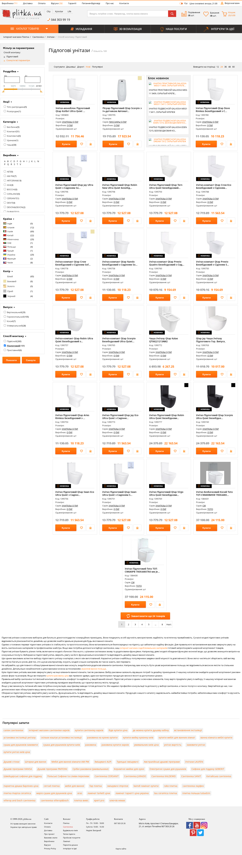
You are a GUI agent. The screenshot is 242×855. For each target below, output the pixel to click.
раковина (90, 744)
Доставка (27, 3)
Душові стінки (11, 761)
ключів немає (117, 800)
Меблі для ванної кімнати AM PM (70, 761)
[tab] (48, 11)
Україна (11, 254)
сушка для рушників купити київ (61, 744)
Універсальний (14, 325)
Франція (11, 258)
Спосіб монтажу (13, 336)
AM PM (10, 176)
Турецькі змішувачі (127, 761)
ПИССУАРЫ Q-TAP (118, 121)
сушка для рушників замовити (21, 744)
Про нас (110, 3)
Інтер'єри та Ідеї (70, 848)
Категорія (9, 121)
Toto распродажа (15, 106)
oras (79, 793)
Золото (11, 286)
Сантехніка (38, 36)
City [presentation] (49, 11)
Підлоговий (12, 57)
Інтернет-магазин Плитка (16, 36)
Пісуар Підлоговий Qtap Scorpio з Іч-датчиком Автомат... (122, 110)
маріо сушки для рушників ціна (54, 793)
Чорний (11, 296)
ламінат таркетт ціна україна (132, 793)
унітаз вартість (172, 744)
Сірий (10, 291)
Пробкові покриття (71, 837)
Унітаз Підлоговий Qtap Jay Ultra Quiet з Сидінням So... (74, 186)
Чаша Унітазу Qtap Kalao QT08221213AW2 (163, 340)
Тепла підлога (69, 834)
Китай (10, 235)
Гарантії (72, 3)
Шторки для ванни (35, 761)
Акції (6, 101)
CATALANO (12, 193)
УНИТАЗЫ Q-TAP (70, 121)
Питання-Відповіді (91, 3)
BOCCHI (11, 189)
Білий (10, 276)
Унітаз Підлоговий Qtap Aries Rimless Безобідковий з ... (72, 417)
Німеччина (13, 239)
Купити (66, 144)
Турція (10, 250)
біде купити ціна (118, 730)
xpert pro (99, 800)
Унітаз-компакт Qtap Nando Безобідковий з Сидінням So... (119, 263)
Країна (7, 218)
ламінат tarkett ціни (99, 793)
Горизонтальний (15, 316)
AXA (9, 184)
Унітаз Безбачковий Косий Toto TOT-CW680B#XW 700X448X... (214, 493)
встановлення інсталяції (188, 730)
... (155, 624)
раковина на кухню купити (102, 737)
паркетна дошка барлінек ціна (21, 785)
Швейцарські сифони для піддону (23, 776)
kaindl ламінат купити (146, 785)
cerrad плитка (52, 785)
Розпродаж (12, 111)
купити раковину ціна (57, 675)
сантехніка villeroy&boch (55, 800)
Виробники (9, 3)
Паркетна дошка (70, 845)
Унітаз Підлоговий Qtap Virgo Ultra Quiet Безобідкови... (166, 493)
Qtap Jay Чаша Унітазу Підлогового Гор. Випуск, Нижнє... (211, 341)
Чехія (10, 262)
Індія (9, 223)
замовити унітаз (196, 744)
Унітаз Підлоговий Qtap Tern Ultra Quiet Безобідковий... (165, 186)
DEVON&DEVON (15, 207)
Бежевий (11, 281)
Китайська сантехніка (218, 776)
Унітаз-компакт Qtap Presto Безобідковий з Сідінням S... (212, 263)
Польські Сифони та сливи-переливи (68, 776)
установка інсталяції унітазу (20, 737)
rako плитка (170, 785)
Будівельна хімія (70, 830)
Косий (10, 321)
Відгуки (57, 3)
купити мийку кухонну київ (138, 737)
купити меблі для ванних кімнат (177, 737)
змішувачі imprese (117, 785)
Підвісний (12, 341)
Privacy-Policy (50, 848)
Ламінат (66, 841)
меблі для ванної (74, 785)
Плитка (66, 823)
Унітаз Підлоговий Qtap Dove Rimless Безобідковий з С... (213, 110)
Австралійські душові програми (162, 761)
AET (9, 171)
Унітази (50, 36)
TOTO (210, 509)
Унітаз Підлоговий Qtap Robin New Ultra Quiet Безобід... (119, 186)
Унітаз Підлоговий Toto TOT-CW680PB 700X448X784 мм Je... (142, 570)
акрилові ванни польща (93, 668)
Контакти (124, 3)
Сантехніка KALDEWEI (163, 776)
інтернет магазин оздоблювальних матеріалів (143, 647)
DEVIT (10, 202)
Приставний (13, 350)
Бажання (214, 12)
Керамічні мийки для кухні (129, 769)
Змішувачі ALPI (102, 761)
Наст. (169, 624)
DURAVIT (11, 211)
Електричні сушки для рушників (168, 769)
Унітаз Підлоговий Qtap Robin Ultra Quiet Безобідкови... (166, 417)
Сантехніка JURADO (135, 776)
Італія (10, 231)
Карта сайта (121, 848)
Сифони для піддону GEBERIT (207, 769)
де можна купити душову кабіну (151, 730)
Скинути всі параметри (18, 60)
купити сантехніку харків (89, 730)
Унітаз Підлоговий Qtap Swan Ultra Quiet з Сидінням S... (119, 493)
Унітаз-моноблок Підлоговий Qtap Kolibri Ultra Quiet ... (73, 110)
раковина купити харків (115, 744)
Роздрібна (9, 71)
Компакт (11, 131)
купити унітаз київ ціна (17, 752)
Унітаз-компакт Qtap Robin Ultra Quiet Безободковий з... (74, 340)
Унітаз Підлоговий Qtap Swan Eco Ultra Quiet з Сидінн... (74, 493)
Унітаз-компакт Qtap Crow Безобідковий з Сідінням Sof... (73, 263)
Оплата (41, 3)
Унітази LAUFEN (194, 761)
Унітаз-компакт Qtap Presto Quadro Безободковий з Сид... (166, 263)
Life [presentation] (69, 11)
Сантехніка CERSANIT (107, 776)
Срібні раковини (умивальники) (90, 769)
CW (204, 505)
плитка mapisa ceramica (17, 793)
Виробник (9, 155)
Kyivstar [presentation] (59, 11)
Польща (11, 246)
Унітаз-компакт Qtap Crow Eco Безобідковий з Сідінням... (213, 186)
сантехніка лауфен (193, 785)
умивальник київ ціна (146, 744)
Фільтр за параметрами (18, 48)
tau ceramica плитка (165, 793)
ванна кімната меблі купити (216, 737)
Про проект (49, 834)
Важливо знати (50, 837)
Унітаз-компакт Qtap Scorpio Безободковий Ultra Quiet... (119, 340)
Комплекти (12, 135)
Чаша (10, 144)
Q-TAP (70, 125)
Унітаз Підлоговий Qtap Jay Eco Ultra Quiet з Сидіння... (120, 417)
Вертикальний (14, 312)
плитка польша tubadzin (196, 793)
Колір (6, 271)
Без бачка (12, 127)
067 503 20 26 (119, 823)
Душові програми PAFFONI (52, 769)
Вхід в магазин (232, 3)
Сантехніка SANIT (191, 776)
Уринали (11, 140)
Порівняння (194, 12)
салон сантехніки (13, 730)
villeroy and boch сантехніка (19, 800)
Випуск (8, 307)
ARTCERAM (12, 180)
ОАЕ (9, 242)
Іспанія (10, 227)
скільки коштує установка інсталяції (61, 737)
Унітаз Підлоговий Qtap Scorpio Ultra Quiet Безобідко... (214, 417)
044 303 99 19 (60, 20)
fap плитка (96, 785)
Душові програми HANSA (18, 769)
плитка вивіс (81, 800)
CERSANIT (12, 198)
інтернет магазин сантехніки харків (49, 730)
